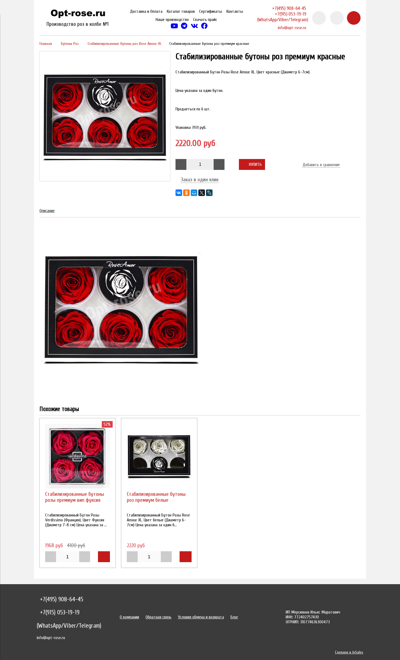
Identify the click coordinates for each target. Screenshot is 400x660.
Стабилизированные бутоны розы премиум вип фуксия (74, 497)
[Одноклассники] (186, 192)
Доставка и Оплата (146, 11)
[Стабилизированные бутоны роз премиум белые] (159, 456)
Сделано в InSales (349, 652)
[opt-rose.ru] (77, 14)
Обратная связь (158, 617)
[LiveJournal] (209, 192)
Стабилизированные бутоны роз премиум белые (156, 497)
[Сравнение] (337, 18)
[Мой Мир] (194, 192)
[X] (201, 192)
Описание (47, 210)
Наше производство (172, 19)
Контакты (234, 11)
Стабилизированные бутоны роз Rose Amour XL (125, 43)
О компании (129, 617)
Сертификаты (210, 11)
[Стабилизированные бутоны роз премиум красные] (104, 179)
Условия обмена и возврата (201, 617)
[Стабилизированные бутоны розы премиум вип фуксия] (77, 456)
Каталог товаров (181, 11)
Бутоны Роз (70, 43)
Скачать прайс (205, 19)
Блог (234, 617)
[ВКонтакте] (179, 192)
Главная (45, 43)
